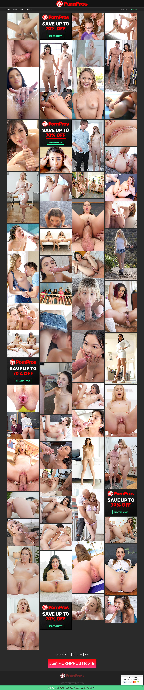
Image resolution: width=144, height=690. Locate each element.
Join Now (133, 9)
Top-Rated (29, 9)
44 (81, 655)
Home (8, 9)
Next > (86, 655)
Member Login (123, 9)
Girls (21, 9)
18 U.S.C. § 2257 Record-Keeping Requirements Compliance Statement (72, 683)
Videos (15, 9)
